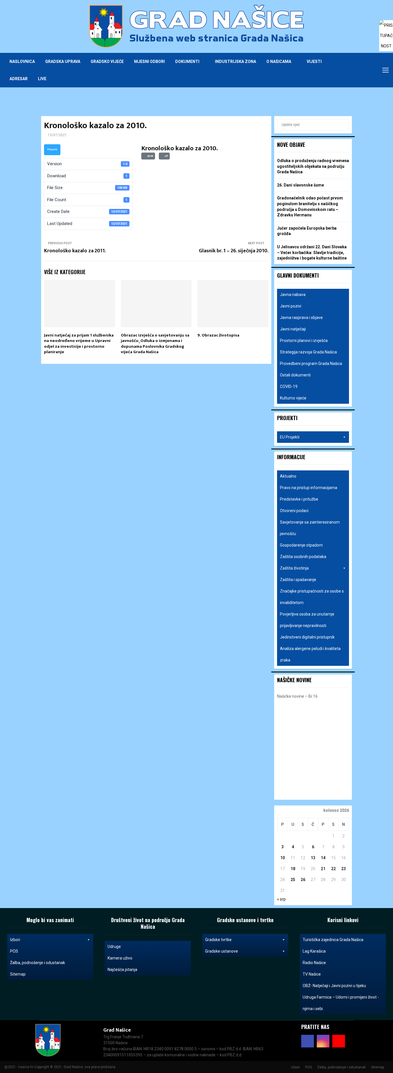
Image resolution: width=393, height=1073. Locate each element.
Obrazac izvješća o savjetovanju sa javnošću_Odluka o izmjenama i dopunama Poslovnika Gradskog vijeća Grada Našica (155, 344)
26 (303, 879)
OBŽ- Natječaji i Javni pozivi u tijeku (334, 985)
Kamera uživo (120, 958)
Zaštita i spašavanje (298, 579)
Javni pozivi (290, 306)
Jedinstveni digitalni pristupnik (307, 637)
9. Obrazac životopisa (218, 335)
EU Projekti (289, 437)
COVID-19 (288, 386)
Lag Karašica (314, 951)
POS (14, 951)
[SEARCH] (343, 124)
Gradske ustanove (221, 951)
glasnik (149, 156)
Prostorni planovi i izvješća (304, 340)
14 (323, 857)
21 (323, 868)
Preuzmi (52, 149)
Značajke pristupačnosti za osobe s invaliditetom (312, 597)
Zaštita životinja (294, 568)
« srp (281, 899)
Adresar (18, 78)
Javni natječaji (293, 329)
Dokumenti (187, 61)
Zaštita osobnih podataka (303, 556)
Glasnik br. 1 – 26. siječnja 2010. (233, 251)
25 (293, 879)
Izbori (15, 939)
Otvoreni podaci (294, 510)
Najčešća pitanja (122, 969)
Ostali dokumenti (295, 375)
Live (42, 78)
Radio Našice (314, 962)
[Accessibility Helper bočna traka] (386, 27)
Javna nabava (293, 294)
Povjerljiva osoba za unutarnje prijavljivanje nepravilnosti (307, 620)
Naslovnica (22, 61)
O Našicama (278, 61)
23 (343, 868)
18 (293, 868)
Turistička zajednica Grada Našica (333, 939)
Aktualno (288, 476)
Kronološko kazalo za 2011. (75, 251)
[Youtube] (368, 70)
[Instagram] (362, 70)
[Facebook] (356, 70)
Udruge (114, 946)
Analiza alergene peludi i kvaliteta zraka (310, 654)
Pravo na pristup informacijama (308, 487)
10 (282, 857)
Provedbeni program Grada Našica (311, 363)
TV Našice (312, 974)
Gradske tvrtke (218, 939)
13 (313, 857)
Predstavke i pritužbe (299, 499)
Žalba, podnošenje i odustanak (37, 962)
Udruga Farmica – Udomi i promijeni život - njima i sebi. (341, 1003)
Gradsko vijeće (107, 61)
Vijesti (314, 61)
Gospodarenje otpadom (301, 545)
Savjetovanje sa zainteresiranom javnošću (310, 528)
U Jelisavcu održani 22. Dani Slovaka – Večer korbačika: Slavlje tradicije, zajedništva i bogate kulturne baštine (312, 252)
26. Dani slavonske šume (300, 185)
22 (333, 868)
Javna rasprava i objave (301, 317)
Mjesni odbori (149, 61)
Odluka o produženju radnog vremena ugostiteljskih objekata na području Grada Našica (313, 166)
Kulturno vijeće (293, 398)
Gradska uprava (62, 61)
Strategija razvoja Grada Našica (308, 352)
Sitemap (18, 974)
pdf (166, 156)
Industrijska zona (235, 61)
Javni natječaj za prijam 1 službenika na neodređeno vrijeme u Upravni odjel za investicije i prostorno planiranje (79, 344)
